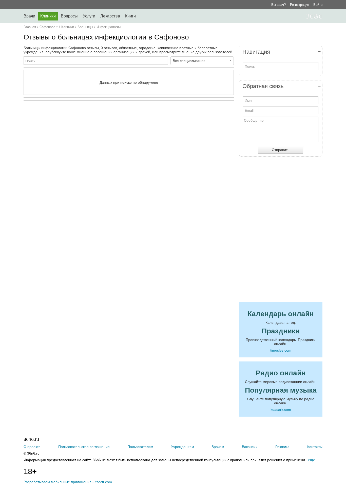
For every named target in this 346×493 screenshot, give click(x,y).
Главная (30, 27)
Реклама (282, 447)
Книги (130, 16)
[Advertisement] (128, 153)
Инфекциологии (109, 27)
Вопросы (69, 16)
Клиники (48, 16)
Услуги (89, 16)
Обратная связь (262, 86)
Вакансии (250, 447)
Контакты (314, 447)
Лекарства (110, 16)
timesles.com (280, 350)
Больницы (85, 27)
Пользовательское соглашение (84, 447)
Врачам (218, 447)
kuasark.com (281, 410)
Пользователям (140, 447)
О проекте (32, 447)
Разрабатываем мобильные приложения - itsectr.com (68, 482)
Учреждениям (182, 447)
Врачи (29, 16)
